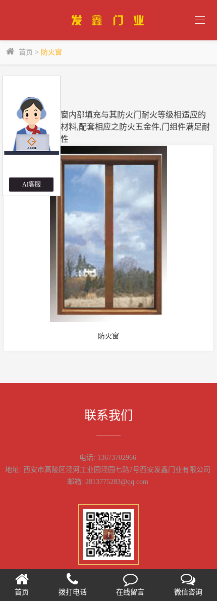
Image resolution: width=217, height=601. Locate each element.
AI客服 (31, 184)
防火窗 (51, 52)
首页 (26, 52)
